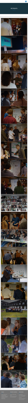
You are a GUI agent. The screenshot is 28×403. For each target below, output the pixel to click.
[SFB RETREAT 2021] (14, 44)
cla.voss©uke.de (22, 399)
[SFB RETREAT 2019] (14, 273)
